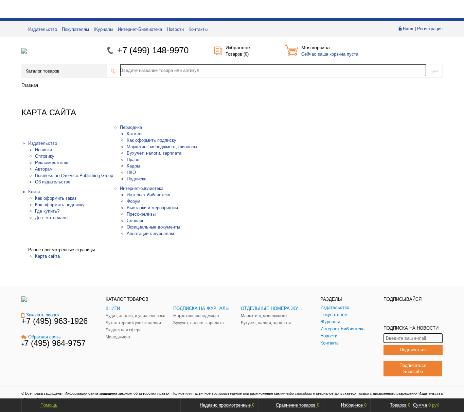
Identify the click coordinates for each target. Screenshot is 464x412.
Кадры (133, 166)
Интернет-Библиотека (140, 29)
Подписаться (413, 349)
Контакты (198, 29)
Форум (133, 201)
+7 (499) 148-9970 (153, 50)
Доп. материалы (51, 217)
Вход (408, 28)
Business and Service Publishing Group (74, 175)
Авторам (44, 169)
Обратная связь (44, 336)
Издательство (42, 29)
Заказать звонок (42, 314)
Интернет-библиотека (141, 188)
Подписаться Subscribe (412, 368)
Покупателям (75, 29)
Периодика (131, 127)
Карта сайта (47, 256)
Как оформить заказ (55, 198)
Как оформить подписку (60, 204)
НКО (131, 172)
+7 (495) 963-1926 (54, 321)
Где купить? (47, 211)
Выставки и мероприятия (152, 207)
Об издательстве (52, 181)
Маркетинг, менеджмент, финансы (162, 146)
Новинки (43, 149)
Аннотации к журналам (150, 233)
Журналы (103, 29)
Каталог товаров (42, 71)
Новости (175, 29)
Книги (34, 191)
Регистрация (430, 28)
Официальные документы (153, 227)
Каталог (135, 133)
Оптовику (44, 156)
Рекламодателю (51, 162)
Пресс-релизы (141, 214)
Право (133, 159)
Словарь (135, 220)
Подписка (136, 178)
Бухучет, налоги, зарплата (154, 153)
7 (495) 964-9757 (55, 343)
